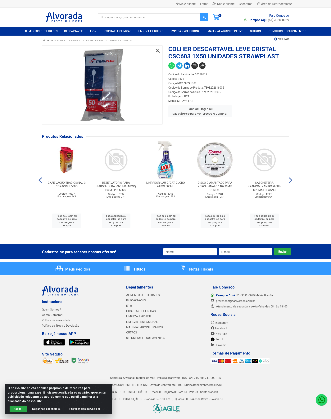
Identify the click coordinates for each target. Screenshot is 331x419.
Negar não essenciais (46, 408)
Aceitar (18, 408)
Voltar (283, 39)
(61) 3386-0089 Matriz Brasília (244, 295)
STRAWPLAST (186, 100)
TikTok (219, 339)
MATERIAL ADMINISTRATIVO (144, 327)
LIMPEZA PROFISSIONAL (142, 322)
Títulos (139, 269)
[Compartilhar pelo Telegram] (179, 65)
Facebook (221, 328)
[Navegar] (40, 180)
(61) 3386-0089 (268, 20)
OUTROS (131, 332)
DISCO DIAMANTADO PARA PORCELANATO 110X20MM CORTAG (215, 186)
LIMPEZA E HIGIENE (138, 316)
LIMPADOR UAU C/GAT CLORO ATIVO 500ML (165, 184)
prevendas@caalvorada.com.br (235, 301)
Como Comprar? (52, 315)
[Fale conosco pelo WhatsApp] (321, 400)
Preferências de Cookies (85, 408)
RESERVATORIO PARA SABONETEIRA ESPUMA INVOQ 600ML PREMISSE (116, 186)
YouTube (221, 334)
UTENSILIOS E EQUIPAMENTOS (145, 338)
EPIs (129, 305)
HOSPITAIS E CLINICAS (141, 311)
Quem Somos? (51, 309)
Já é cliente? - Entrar (194, 3)
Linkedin (220, 345)
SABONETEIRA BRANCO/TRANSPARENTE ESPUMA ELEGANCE (264, 186)
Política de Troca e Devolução (60, 325)
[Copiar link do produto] (202, 65)
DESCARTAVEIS (136, 300)
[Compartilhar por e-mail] (194, 65)
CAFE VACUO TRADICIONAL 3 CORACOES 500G (67, 184)
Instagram (221, 322)
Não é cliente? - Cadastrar (234, 3)
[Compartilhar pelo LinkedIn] (187, 65)
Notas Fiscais (200, 269)
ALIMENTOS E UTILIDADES (143, 295)
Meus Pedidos (77, 269)
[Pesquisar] (204, 17)
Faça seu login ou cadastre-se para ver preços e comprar (200, 111)
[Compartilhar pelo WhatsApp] (171, 65)
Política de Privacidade (56, 320)
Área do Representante (276, 3)
